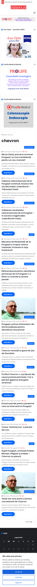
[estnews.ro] (18, 7)
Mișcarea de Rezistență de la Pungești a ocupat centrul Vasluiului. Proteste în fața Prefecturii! (16, 246)
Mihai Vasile (6, 348)
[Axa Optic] (18, 19)
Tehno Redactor (7, 151)
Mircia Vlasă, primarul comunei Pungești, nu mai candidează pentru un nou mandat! (17, 157)
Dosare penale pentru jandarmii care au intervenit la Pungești (18, 405)
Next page (29, 521)
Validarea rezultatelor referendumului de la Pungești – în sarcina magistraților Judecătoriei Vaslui (18, 214)
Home (5, 135)
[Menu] (35, 12)
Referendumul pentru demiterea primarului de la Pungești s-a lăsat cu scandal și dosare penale (18, 275)
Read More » (8, 173)
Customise (18, 577)
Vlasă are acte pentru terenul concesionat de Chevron (17, 500)
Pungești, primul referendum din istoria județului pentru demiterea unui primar (18, 327)
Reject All (18, 582)
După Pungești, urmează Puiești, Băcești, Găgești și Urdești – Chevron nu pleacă (18, 453)
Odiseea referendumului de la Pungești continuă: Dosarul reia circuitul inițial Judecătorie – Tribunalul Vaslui (17, 185)
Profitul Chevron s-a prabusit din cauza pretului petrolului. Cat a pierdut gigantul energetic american (18, 378)
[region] (18, 570)
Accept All (18, 572)
